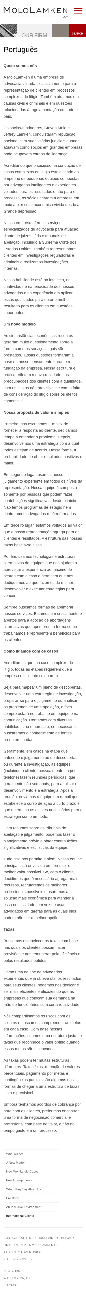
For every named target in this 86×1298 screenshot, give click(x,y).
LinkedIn (11, 1245)
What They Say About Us (23, 1189)
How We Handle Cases (22, 1171)
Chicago (11, 1285)
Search (77, 33)
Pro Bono (12, 1198)
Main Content (28, 5)
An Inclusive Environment (23, 1207)
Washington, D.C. (18, 1278)
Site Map (28, 1238)
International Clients (20, 1215)
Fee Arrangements (19, 1180)
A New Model (15, 1162)
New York (12, 1271)
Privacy (68, 1238)
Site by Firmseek (18, 1259)
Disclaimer (48, 1238)
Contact (11, 1238)
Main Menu (30, 5)
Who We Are (15, 1153)
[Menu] (78, 11)
